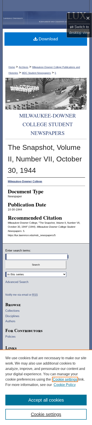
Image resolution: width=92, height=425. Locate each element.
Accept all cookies (46, 400)
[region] (46, 387)
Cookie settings (65, 379)
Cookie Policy (65, 385)
